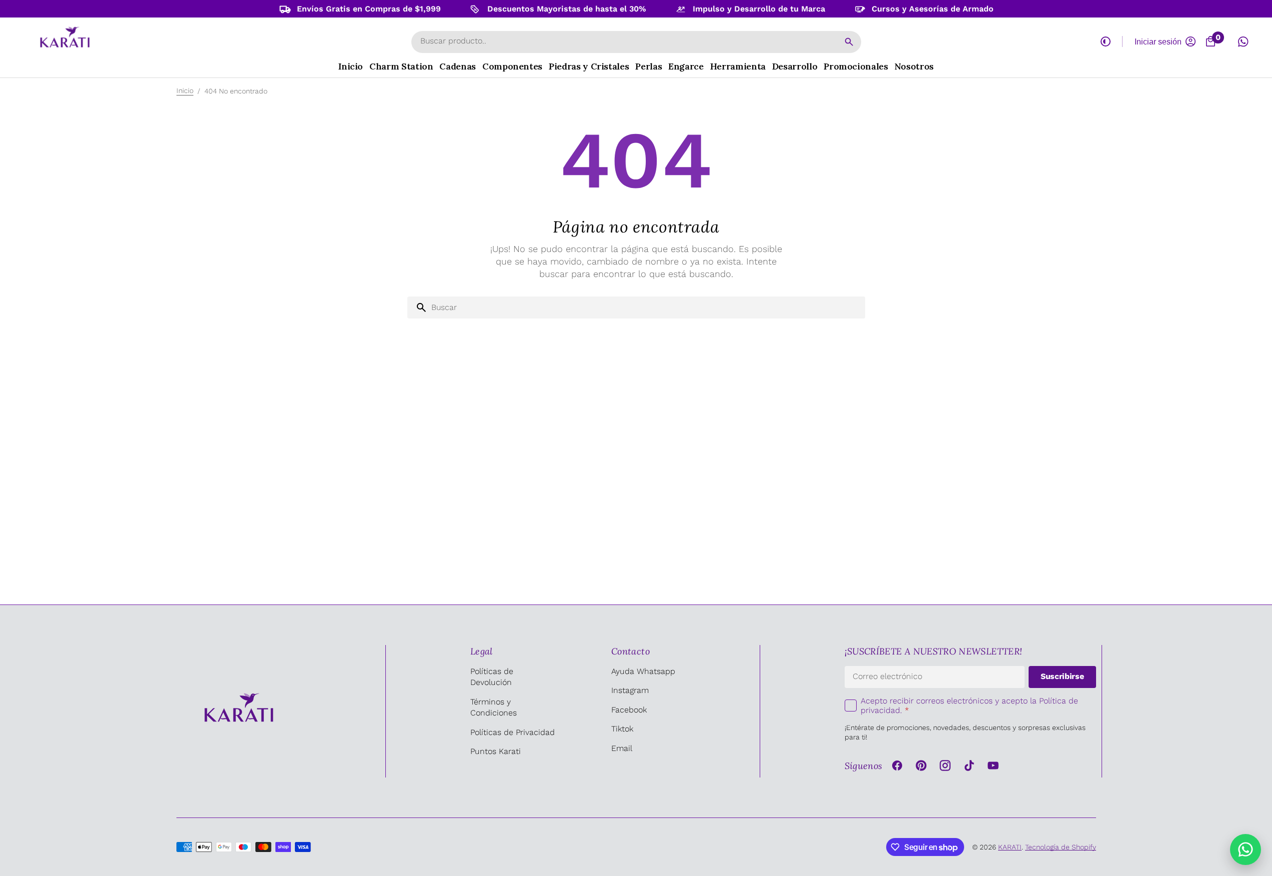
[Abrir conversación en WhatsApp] (1243, 41)
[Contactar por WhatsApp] (1245, 849)
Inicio (184, 90)
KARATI (1010, 847)
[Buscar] (849, 42)
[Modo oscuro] (1106, 42)
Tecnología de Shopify (1060, 847)
